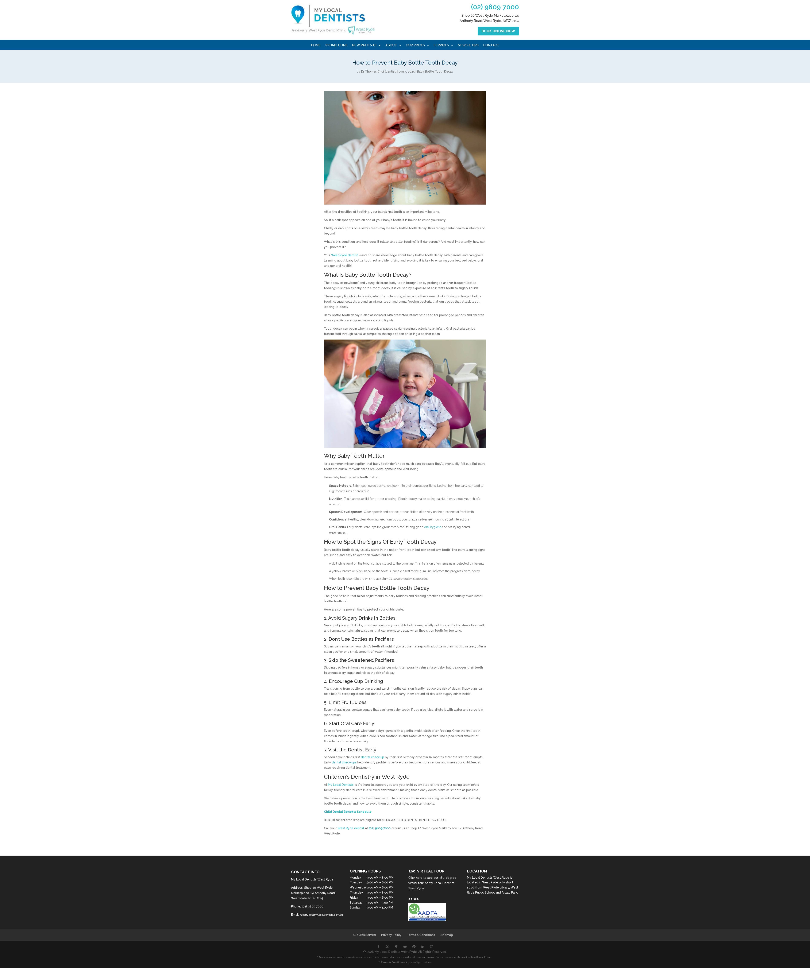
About (391, 45)
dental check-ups (343, 762)
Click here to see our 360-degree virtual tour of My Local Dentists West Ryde (432, 883)
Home (316, 45)
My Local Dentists (340, 784)
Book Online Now (498, 31)
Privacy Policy (391, 935)
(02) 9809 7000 (495, 7)
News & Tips (468, 45)
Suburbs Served (364, 935)
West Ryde (490, 882)
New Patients (364, 45)
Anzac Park (509, 892)
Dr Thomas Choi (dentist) (379, 71)
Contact (491, 45)
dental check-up (372, 757)
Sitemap (446, 935)
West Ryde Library (496, 887)
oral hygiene (432, 527)
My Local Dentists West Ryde (488, 877)
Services (441, 45)
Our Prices (415, 45)
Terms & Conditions (421, 935)
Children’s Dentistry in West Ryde (367, 777)
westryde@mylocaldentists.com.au (321, 914)
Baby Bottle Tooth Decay (435, 71)
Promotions (336, 45)
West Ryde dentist (344, 255)
